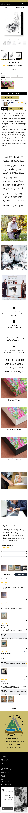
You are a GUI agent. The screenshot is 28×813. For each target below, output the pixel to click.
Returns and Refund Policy (7, 769)
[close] (26, 1)
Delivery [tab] (20, 108)
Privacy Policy (4, 771)
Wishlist (3, 775)
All (10, 7)
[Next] (18, 39)
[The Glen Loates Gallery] (11, 4)
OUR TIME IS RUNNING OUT (14, 747)
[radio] (4, 56)
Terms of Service (5, 772)
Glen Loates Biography (6, 781)
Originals (3, 763)
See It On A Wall (9, 97)
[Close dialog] (26, 788)
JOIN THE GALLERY (7, 808)
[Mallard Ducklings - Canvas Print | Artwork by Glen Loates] (14, 24)
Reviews (3, 773)
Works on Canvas (5, 760)
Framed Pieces (4, 762)
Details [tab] (10, 108)
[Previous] (10, 39)
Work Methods (4, 783)
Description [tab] (4, 108)
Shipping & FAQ (4, 768)
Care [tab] (15, 108)
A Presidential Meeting (6, 784)
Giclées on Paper (5, 759)
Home (5, 7)
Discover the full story (14, 210)
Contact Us (3, 776)
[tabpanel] (14, 127)
